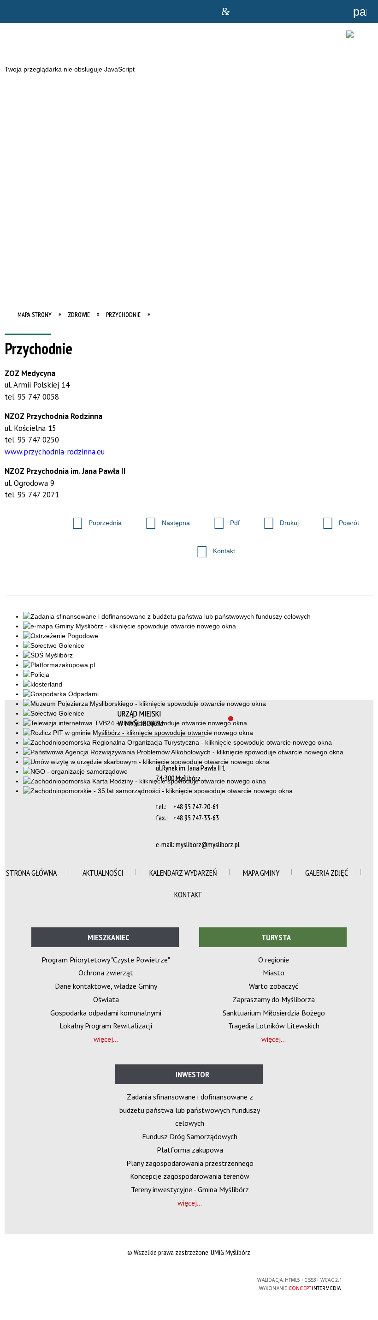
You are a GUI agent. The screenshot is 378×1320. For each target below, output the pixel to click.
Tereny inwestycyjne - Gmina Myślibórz (190, 1189)
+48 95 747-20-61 (196, 806)
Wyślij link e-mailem (47, 523)
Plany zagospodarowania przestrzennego (190, 1163)
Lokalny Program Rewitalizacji (105, 1025)
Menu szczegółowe (333, 11)
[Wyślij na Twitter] (30, 523)
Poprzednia (93, 520)
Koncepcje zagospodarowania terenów (189, 1176)
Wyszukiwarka (252, 11)
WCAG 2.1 (211, 1279)
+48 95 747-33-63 (196, 817)
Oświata (106, 999)
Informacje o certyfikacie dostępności (72, 1281)
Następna (163, 520)
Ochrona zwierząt (105, 972)
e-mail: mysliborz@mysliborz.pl (198, 844)
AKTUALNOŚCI (103, 873)
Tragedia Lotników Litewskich (273, 1025)
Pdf (223, 520)
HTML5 (168, 1280)
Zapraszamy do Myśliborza (273, 999)
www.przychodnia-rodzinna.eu (55, 452)
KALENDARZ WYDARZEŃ (183, 873)
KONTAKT (188, 894)
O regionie (273, 959)
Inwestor (192, 1074)
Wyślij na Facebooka (13, 523)
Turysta (276, 937)
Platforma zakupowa (190, 1149)
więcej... (106, 1039)
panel (360, 11)
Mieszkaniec (109, 937)
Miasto (273, 972)
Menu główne (306, 11)
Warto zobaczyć (273, 986)
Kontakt (212, 548)
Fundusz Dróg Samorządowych (189, 1136)
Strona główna (225, 11)
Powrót (336, 520)
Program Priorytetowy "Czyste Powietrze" (105, 959)
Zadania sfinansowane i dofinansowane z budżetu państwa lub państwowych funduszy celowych (189, 1110)
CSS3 (182, 1280)
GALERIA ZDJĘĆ (326, 873)
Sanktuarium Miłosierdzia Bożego (274, 1012)
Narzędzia (279, 11)
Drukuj (277, 520)
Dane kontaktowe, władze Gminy (106, 986)
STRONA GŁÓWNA (31, 873)
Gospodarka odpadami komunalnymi (105, 1012)
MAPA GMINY (261, 873)
